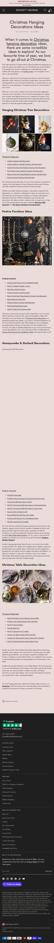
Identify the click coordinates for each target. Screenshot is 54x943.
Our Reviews (6, 829)
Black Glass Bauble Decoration (17, 306)
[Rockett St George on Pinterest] (15, 879)
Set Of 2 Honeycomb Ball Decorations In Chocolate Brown (26, 505)
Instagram (6, 686)
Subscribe (48, 871)
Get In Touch (6, 781)
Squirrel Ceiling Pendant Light (17, 512)
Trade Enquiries (7, 796)
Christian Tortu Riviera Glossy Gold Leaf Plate (22, 621)
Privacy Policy (6, 833)
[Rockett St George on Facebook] (3, 879)
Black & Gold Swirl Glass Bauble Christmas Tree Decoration (27, 174)
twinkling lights (28, 71)
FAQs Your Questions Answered (12, 784)
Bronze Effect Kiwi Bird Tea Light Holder (20, 515)
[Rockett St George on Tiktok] (19, 879)
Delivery (4, 758)
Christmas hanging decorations (35, 318)
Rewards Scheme (7, 762)
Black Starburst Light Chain (16, 299)
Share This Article (12, 701)
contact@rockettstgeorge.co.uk (12, 736)
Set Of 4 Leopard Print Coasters (18, 631)
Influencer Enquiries (9, 792)
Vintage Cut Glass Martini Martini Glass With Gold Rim (25, 638)
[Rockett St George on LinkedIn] (11, 879)
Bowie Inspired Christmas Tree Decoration (21, 177)
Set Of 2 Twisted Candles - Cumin (18, 286)
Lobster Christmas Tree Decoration (18, 161)
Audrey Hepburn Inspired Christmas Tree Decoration (24, 164)
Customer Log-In (7, 747)
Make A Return (7, 755)
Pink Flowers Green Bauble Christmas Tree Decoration (25, 171)
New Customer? (7, 751)
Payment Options (8, 766)
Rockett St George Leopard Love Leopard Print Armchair (26, 498)
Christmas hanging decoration (28, 41)
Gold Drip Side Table (14, 495)
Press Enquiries (7, 788)
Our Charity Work (8, 825)
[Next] (50, 3)
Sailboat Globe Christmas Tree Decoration (21, 303)
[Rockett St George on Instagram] (7, 879)
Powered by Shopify (7, 931)
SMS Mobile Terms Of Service (12, 837)
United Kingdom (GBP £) (11, 924)
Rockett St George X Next (10, 770)
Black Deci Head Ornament (16, 289)
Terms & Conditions (8, 845)
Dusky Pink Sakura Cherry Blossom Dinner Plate (23, 618)
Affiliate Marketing (8, 800)
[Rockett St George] (27, 10)
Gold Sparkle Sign (13, 628)
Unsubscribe (6, 803)
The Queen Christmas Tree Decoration (26, 205)
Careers (4, 822)
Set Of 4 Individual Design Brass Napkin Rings (22, 641)
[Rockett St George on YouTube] (23, 879)
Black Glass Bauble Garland (18, 535)
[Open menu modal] (3, 10)
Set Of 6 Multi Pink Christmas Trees (19, 309)
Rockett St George (17, 928)
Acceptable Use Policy (9, 848)
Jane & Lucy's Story (8, 818)
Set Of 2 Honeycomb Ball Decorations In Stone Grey (24, 508)
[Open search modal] (45, 10)
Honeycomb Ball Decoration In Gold (19, 502)
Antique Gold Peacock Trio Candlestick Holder (22, 283)
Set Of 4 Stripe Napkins (15, 625)
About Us (5, 814)
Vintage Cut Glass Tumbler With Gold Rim (21, 635)
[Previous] (4, 3)
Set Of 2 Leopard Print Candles (17, 522)
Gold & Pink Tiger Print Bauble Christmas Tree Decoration (26, 168)
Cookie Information (8, 841)
